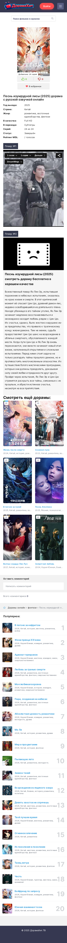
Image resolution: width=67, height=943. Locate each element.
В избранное (35, 86)
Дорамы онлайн (16, 607)
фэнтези (32, 607)
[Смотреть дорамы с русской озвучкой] (19, 6)
